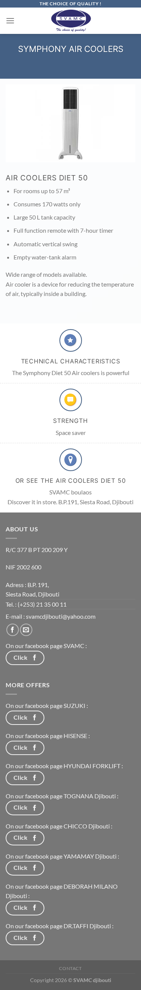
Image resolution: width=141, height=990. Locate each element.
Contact (70, 968)
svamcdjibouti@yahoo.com (61, 616)
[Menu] (10, 20)
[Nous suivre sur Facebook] (12, 630)
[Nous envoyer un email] (26, 630)
